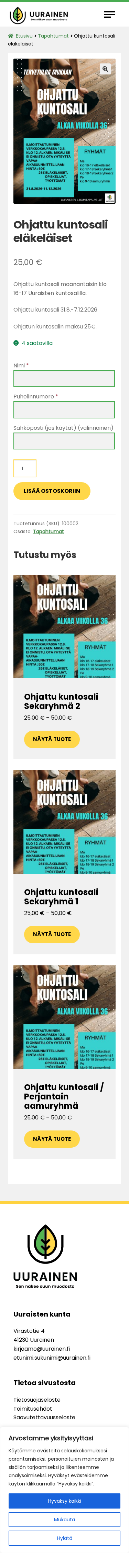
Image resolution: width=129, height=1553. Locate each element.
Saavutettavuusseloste (44, 1417)
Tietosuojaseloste (37, 1400)
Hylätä (64, 1538)
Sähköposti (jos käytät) (63, 428)
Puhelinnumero (35, 396)
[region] (64, 1490)
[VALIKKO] (111, 14)
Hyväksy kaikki (64, 1501)
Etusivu (24, 35)
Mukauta (64, 1519)
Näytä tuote (52, 739)
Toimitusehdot (32, 1409)
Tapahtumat (53, 35)
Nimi (21, 365)
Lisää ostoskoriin (52, 491)
